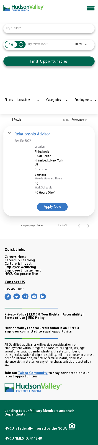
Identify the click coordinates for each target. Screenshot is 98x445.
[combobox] (47, 28)
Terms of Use (15, 318)
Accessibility (73, 314)
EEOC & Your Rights (44, 314)
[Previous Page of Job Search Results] (79, 225)
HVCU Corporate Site (21, 274)
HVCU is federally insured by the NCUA (36, 428)
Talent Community (33, 373)
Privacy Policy (15, 314)
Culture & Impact (18, 264)
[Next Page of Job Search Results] (88, 225)
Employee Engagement (23, 270)
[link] (49, 171)
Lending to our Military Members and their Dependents (39, 412)
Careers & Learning (20, 260)
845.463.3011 (15, 289)
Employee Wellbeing (20, 267)
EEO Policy (36, 318)
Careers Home (15, 257)
